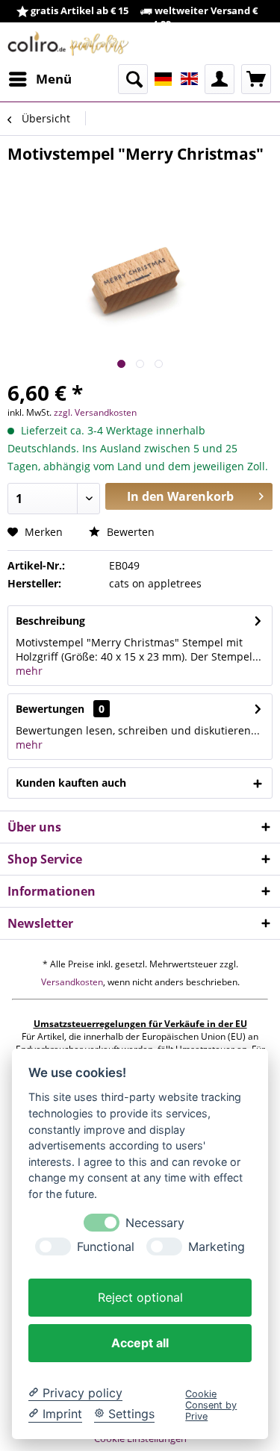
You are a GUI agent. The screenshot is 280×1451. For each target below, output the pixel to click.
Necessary (154, 1223)
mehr (29, 671)
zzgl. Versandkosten (95, 412)
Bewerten (129, 532)
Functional (105, 1247)
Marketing (216, 1247)
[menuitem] (39, 79)
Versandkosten (72, 982)
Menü (54, 78)
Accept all (140, 1342)
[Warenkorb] (256, 79)
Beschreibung (50, 621)
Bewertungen (50, 709)
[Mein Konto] (219, 79)
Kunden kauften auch (71, 783)
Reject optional (140, 1297)
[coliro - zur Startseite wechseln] (68, 44)
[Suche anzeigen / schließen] (133, 79)
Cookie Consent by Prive (211, 1405)
